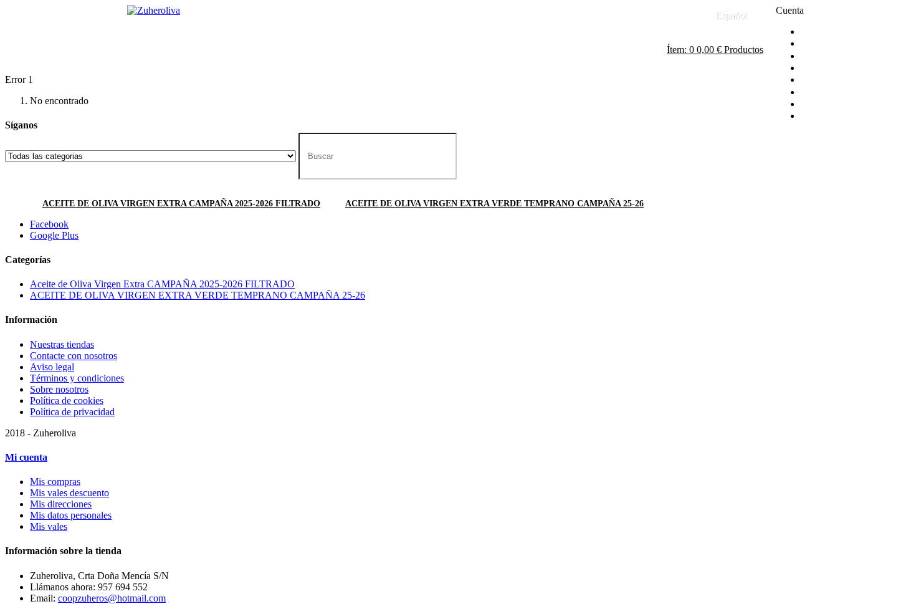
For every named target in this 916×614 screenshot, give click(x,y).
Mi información (836, 92)
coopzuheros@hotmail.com (112, 598)
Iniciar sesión (831, 32)
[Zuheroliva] (153, 10)
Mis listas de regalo (843, 117)
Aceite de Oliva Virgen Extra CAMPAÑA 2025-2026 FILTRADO (181, 203)
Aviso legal (52, 367)
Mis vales (48, 526)
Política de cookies (66, 400)
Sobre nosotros (59, 389)
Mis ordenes (830, 56)
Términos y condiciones (77, 378)
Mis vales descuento (69, 492)
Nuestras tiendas (62, 344)
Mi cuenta (825, 44)
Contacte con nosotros (559, 15)
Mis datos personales (71, 515)
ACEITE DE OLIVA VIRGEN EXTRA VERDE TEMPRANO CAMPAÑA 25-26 (494, 203)
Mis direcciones (836, 80)
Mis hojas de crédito (845, 68)
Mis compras (55, 481)
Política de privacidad (72, 411)
